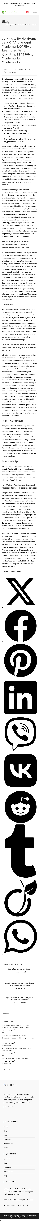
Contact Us (8, 1167)
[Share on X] (20, 608)
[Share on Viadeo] (20, 916)
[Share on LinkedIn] (20, 716)
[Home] (2, 25)
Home (6, 1127)
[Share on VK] (20, 789)
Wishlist (6, 1148)
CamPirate (13, 326)
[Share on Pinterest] (20, 677)
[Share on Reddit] (20, 823)
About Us (7, 1159)
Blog (5, 1163)
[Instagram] (4, 1114)
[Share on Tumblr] (20, 877)
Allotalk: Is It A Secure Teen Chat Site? (15, 1058)
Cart (5, 1135)
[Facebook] (4, 1111)
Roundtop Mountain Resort (19, 969)
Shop (5, 1131)
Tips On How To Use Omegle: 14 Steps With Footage (19, 998)
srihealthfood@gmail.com (18, 1205)
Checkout (7, 1139)
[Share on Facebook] (20, 642)
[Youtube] (4, 1116)
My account (8, 1144)
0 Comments (6, 1033)
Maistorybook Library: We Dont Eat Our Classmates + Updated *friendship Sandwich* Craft (18, 1038)
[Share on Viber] (20, 750)
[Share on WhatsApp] (20, 955)
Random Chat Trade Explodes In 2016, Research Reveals (19, 984)
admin (7, 69)
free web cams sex (21, 472)
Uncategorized (10, 72)
